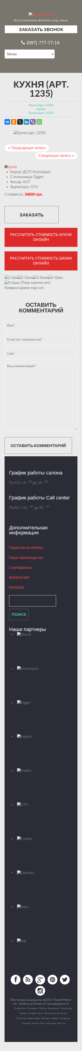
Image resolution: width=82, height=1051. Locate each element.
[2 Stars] (25, 277)
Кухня (12, 167)
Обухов (43, 1008)
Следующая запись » (56, 155)
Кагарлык (62, 1013)
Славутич (65, 1018)
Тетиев (35, 1023)
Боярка (33, 1013)
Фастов (61, 1023)
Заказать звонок (41, 29)
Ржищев (45, 1018)
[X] (20, 122)
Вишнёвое (53, 1008)
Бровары (33, 1008)
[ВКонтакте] (7, 122)
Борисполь (21, 1008)
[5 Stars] (12, 282)
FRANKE (16, 587)
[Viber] (33, 122)
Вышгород (66, 1008)
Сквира (55, 1018)
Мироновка (34, 1018)
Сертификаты (21, 568)
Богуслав (22, 1018)
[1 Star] (11, 277)
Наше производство (26, 558)
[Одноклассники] (13, 122)
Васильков (50, 1013)
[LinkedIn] (26, 122)
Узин (42, 1023)
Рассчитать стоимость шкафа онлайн (41, 260)
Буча (40, 1013)
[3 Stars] (40, 277)
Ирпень (24, 1013)
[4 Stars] (55, 277)
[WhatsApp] (39, 122)
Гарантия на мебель (26, 548)
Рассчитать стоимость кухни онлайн (41, 237)
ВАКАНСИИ (19, 578)
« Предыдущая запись (27, 148)
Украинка (51, 1023)
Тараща (25, 1023)
